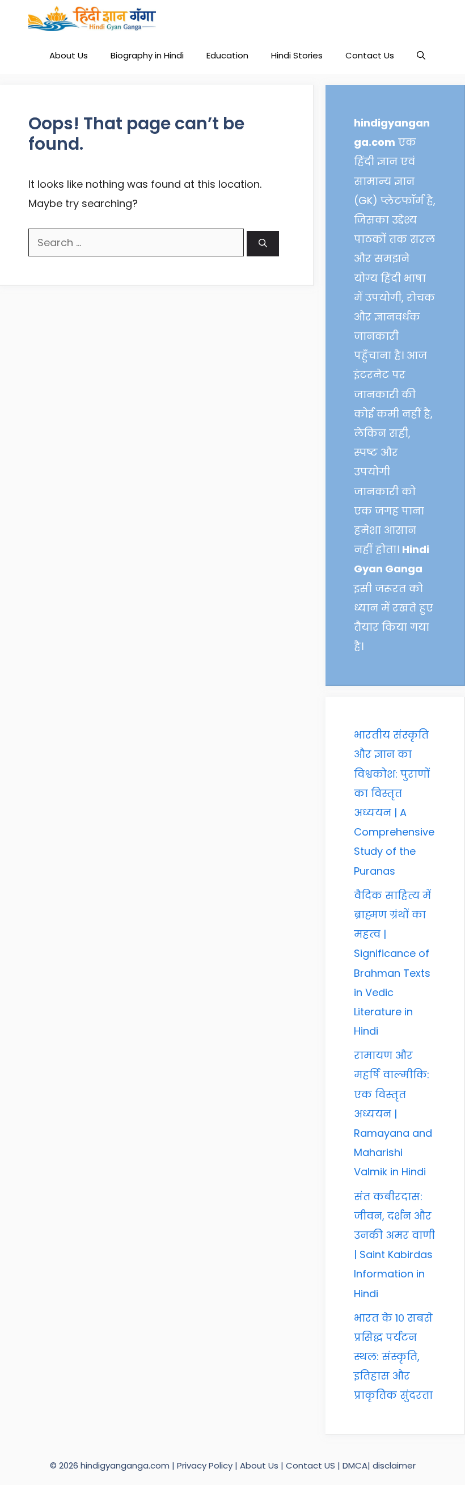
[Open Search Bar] (421, 55)
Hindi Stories (297, 55)
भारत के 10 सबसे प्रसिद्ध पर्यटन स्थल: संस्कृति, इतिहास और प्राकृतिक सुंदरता (393, 1357)
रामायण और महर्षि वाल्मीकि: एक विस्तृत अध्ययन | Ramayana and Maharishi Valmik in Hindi (393, 1113)
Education (227, 55)
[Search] (263, 243)
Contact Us (369, 55)
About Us (68, 55)
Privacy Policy (206, 1465)
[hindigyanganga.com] (92, 18)
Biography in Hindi (147, 55)
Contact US (310, 1465)
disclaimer (394, 1465)
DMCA (355, 1465)
